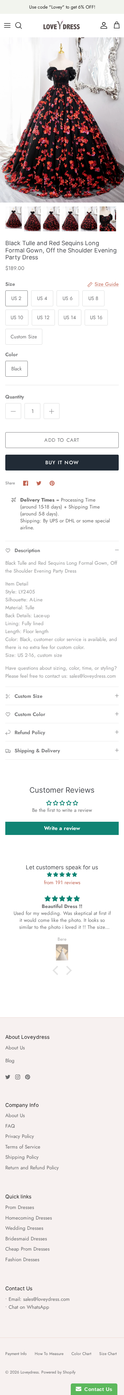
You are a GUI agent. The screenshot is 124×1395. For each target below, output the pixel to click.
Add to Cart (61, 440)
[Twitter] (7, 1077)
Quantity (14, 397)
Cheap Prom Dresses (27, 1249)
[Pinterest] (27, 1077)
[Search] (22, 25)
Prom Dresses (19, 1207)
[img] (62, 875)
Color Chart (81, 1354)
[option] (62, 120)
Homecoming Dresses (28, 1218)
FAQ (10, 1126)
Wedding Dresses (24, 1228)
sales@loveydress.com (46, 1299)
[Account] (102, 25)
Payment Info (16, 1354)
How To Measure (49, 1354)
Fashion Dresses (22, 1259)
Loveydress (30, 1372)
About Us (15, 1047)
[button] (57, 970)
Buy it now (62, 462)
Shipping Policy (22, 1157)
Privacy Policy (19, 1136)
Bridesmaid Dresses (26, 1238)
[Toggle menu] (7, 25)
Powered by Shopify (58, 1372)
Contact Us (96, 1389)
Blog (10, 1060)
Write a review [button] (62, 828)
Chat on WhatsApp (29, 1307)
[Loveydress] (62, 25)
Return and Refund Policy (32, 1167)
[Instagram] (17, 1077)
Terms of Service (22, 1146)
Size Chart (108, 1354)
